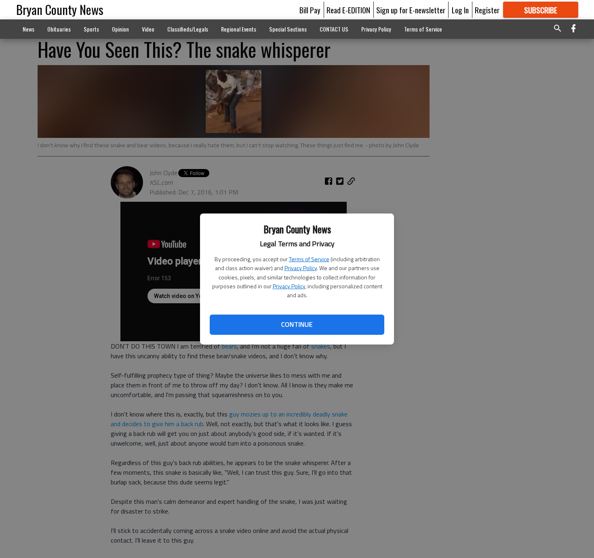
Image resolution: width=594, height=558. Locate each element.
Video (148, 29)
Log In (460, 9)
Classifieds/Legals (187, 29)
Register (487, 9)
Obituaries (59, 29)
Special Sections (288, 29)
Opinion (120, 29)
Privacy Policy (300, 268)
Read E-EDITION (348, 9)
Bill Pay (309, 9)
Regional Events (238, 29)
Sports (91, 29)
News (28, 29)
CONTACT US (334, 29)
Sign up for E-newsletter (410, 9)
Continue (296, 324)
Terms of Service (309, 259)
